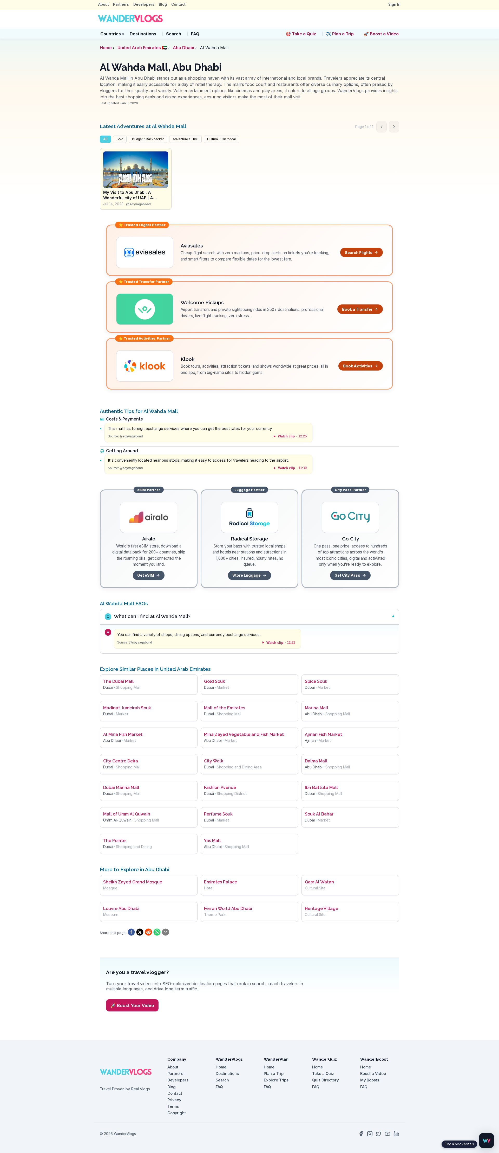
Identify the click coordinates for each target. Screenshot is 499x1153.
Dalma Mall (316, 761)
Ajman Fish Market (323, 734)
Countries (112, 33)
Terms (173, 1106)
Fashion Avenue (220, 787)
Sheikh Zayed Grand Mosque (132, 882)
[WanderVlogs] (129, 1072)
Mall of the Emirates (224, 707)
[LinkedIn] (396, 1133)
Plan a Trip (274, 1073)
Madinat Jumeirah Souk (127, 707)
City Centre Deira (120, 761)
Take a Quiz (323, 1073)
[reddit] (148, 932)
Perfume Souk (218, 814)
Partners (121, 4)
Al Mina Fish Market (122, 734)
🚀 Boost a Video (381, 33)
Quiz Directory (325, 1080)
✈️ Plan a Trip (340, 33)
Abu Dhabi (183, 47)
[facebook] (131, 932)
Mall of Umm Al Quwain (126, 814)
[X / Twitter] (379, 1133)
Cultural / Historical (221, 139)
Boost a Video (373, 1073)
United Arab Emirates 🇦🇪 (142, 47)
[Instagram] (370, 1133)
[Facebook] (361, 1133)
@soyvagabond (138, 204)
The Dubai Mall (118, 681)
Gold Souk (214, 681)
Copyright (176, 1113)
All (105, 139)
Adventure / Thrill (185, 139)
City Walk (213, 761)
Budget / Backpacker (148, 139)
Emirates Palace (220, 882)
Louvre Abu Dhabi (121, 908)
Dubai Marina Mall (121, 787)
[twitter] (139, 932)
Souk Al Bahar (319, 814)
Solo (119, 139)
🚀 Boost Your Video (132, 1005)
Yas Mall (212, 840)
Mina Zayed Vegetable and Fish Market (244, 734)
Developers (143, 4)
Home (106, 47)
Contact (178, 4)
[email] (165, 932)
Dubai (108, 687)
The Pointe (114, 840)
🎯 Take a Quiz (301, 33)
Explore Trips (276, 1080)
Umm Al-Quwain (117, 820)
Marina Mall (316, 707)
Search (173, 33)
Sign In (394, 4)
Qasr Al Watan (319, 882)
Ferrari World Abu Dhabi (228, 908)
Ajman (310, 740)
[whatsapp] (157, 932)
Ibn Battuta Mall (321, 787)
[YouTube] (387, 1133)
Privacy (174, 1100)
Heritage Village (321, 908)
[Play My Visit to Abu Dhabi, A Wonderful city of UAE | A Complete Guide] (135, 169)
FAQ (195, 33)
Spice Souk (316, 681)
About (103, 4)
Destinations (143, 33)
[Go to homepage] (130, 19)
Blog (163, 4)
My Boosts (369, 1080)
